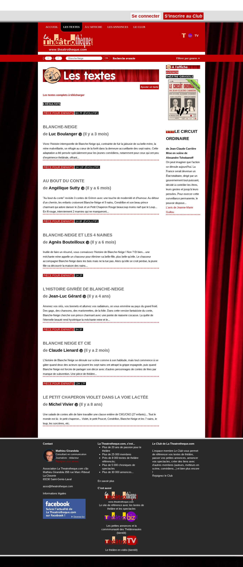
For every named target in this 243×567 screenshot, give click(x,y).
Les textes (71, 27)
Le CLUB (139, 27)
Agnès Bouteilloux (67, 242)
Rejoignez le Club (162, 475)
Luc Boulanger (63, 134)
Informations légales (54, 493)
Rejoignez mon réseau (67, 461)
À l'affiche (93, 27)
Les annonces (117, 27)
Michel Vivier (61, 404)
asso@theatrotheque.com (58, 486)
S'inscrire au (182, 16)
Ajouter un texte (149, 87)
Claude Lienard (63, 350)
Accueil (52, 27)
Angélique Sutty (64, 188)
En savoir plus (106, 480)
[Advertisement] (41, 5)
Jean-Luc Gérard (65, 296)
